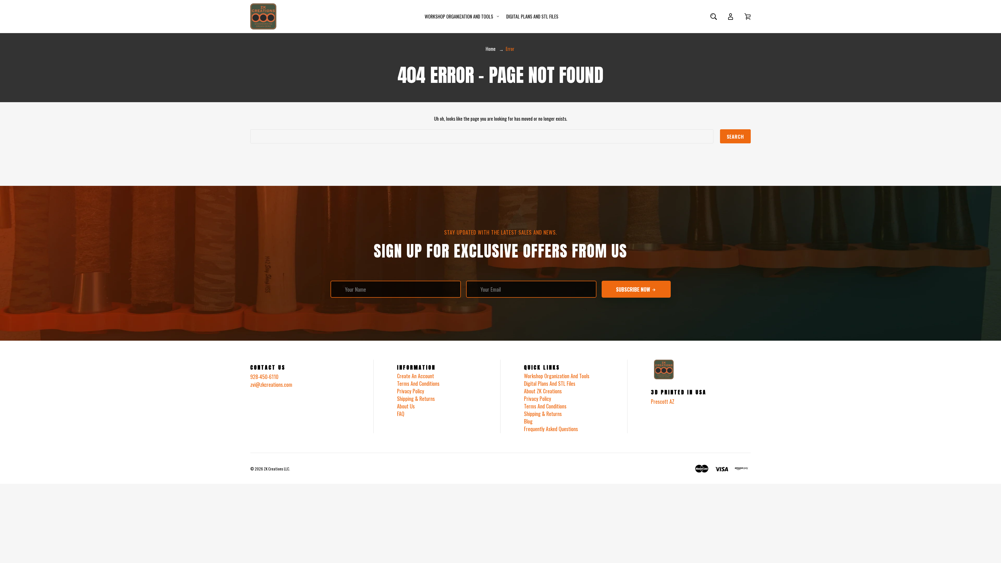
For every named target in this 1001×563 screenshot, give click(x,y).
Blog (528, 421)
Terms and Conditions (545, 406)
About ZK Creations (543, 391)
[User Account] (730, 16)
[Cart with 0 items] (747, 16)
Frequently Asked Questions (551, 429)
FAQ (400, 414)
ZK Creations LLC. (277, 469)
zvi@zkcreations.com (271, 384)
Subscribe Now (633, 289)
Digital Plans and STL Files (532, 16)
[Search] (713, 16)
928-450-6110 (264, 377)
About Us (406, 406)
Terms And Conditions (418, 383)
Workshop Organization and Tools (459, 16)
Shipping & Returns (416, 398)
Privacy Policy (410, 391)
